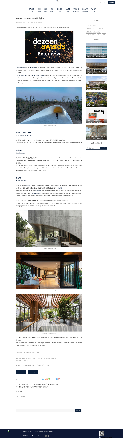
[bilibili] (46, 436)
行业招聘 (67, 10)
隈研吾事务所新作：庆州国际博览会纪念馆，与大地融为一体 (40, 384)
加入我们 (30, 432)
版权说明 (41, 432)
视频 (45, 10)
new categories (35, 193)
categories (38, 191)
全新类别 (59, 188)
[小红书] (48, 436)
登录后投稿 (111, 2)
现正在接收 (32, 68)
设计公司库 (85, 10)
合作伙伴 (36, 432)
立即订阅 (103, 148)
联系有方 (51, 432)
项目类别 (28, 186)
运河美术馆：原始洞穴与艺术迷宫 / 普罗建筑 (35, 387)
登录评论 (78, 410)
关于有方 (25, 432)
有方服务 (93, 10)
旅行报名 (59, 10)
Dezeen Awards (21, 68)
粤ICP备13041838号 (34, 436)
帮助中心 (46, 432)
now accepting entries (37, 75)
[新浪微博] (40, 436)
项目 (39, 10)
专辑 (52, 10)
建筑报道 (31, 10)
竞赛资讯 (76, 10)
